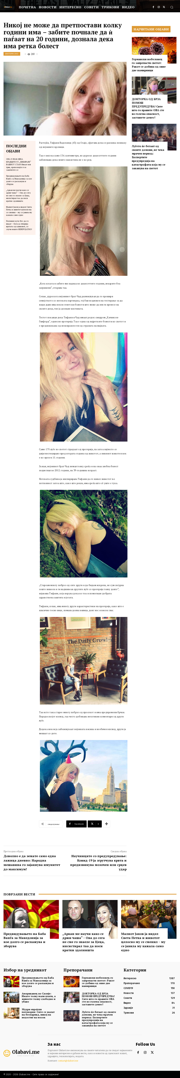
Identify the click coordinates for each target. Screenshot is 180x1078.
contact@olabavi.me (68, 1060)
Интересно (11, 53)
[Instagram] (159, 7)
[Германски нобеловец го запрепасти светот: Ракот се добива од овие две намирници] (154, 50)
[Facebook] (153, 7)
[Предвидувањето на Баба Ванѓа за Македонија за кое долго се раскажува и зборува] (31, 919)
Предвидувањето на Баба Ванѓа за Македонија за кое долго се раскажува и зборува (19, 180)
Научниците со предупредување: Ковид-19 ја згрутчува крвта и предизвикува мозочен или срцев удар (98, 862)
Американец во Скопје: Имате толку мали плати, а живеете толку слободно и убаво (39, 997)
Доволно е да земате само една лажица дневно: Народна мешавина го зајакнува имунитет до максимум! (32, 862)
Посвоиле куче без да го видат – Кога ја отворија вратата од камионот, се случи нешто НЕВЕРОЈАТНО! (19, 225)
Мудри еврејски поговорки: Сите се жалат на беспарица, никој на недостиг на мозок (38, 1013)
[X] (164, 7)
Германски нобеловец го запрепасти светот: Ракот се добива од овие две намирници (149, 64)
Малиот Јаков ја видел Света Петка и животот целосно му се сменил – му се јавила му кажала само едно (19, 211)
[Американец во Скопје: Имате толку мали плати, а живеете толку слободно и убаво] (11, 997)
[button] (171, 7)
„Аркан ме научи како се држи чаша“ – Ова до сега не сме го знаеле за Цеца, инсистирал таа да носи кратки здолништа (18, 195)
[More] (106, 823)
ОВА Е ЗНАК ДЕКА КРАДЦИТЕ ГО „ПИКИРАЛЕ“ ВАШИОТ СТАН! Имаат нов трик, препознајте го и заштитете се (18, 164)
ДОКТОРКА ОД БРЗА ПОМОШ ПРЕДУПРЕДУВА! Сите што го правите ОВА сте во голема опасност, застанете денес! (148, 108)
